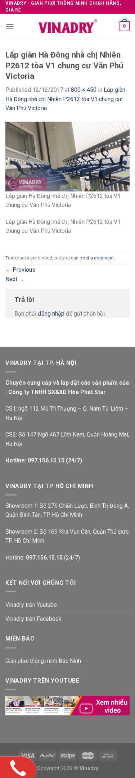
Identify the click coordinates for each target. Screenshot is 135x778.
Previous (20, 269)
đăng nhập (51, 313)
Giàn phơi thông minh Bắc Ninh (43, 660)
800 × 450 (83, 89)
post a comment (97, 258)
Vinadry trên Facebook (33, 618)
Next (14, 279)
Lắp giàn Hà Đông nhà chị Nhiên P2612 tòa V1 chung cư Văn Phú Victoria (65, 99)
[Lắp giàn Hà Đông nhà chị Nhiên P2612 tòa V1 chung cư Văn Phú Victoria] (67, 156)
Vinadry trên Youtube (31, 604)
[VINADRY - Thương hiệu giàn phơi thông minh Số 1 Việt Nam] (68, 26)
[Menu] (9, 26)
